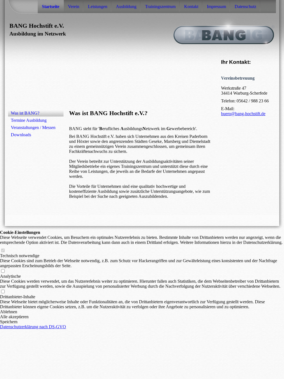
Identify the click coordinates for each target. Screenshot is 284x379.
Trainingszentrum (160, 6)
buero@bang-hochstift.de (243, 113)
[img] (142, 31)
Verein (73, 6)
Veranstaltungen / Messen (33, 127)
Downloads (21, 134)
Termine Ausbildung (29, 120)
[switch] (3, 250)
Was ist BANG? (25, 113)
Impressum (216, 6)
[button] (142, 311)
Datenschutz (245, 6)
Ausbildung (126, 6)
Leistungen (97, 6)
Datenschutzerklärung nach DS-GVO (33, 326)
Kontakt (191, 6)
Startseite (50, 6)
